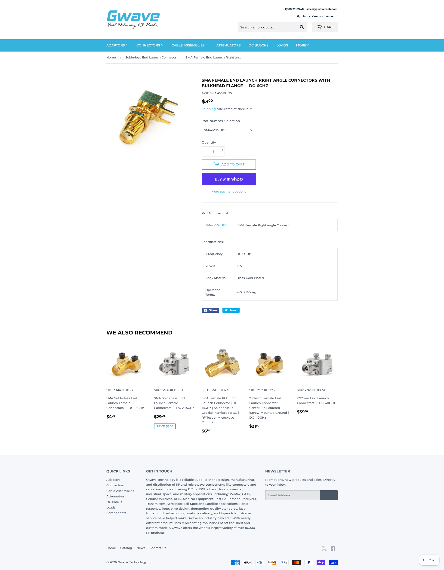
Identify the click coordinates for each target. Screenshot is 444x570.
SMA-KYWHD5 (216, 225)
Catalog (126, 548)
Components (116, 513)
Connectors (148, 45)
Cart (328, 27)
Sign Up (329, 495)
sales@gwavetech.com (322, 9)
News (140, 548)
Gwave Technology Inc (135, 562)
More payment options (228, 191)
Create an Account (325, 16)
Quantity (209, 142)
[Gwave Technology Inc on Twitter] (324, 550)
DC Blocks (258, 45)
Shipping (209, 109)
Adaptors (116, 45)
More (301, 45)
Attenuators (228, 45)
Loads (282, 45)
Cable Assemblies (189, 45)
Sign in (301, 16)
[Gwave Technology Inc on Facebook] (332, 549)
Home (111, 57)
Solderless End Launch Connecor (150, 57)
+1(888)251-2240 (293, 9)
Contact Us (158, 548)
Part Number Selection (221, 121)
